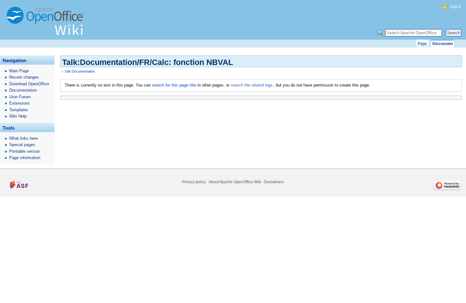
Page (422, 44)
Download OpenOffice (29, 83)
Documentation (23, 90)
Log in (455, 6)
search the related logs (252, 85)
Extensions (19, 103)
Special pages (22, 144)
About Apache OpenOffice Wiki (235, 182)
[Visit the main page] (47, 24)
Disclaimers (274, 182)
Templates (18, 109)
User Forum (20, 96)
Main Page (19, 70)
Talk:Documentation (79, 71)
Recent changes (24, 77)
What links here (23, 138)
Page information (24, 157)
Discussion (442, 44)
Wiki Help (18, 116)
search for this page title (174, 85)
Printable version (24, 151)
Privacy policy (194, 182)
